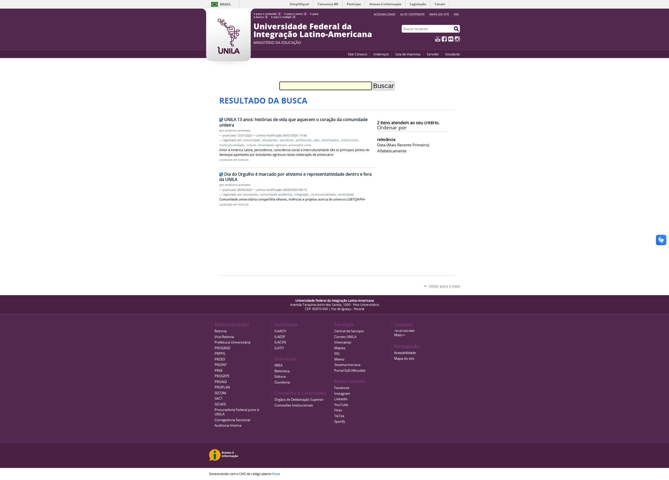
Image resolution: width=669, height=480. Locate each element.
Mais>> (399, 335)
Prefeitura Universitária (232, 342)
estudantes (270, 140)
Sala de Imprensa (407, 54)
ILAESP (279, 337)
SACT (218, 398)
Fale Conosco (357, 54)
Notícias (243, 160)
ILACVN (280, 342)
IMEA (278, 365)
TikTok (339, 416)
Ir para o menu (295, 13)
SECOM (220, 393)
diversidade (266, 145)
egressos (281, 145)
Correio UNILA (345, 337)
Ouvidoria (282, 382)
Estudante (452, 54)
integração (302, 194)
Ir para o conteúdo (266, 13)
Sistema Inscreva (347, 365)
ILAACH (280, 331)
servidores (287, 140)
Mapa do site (439, 14)
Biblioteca (282, 371)
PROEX (220, 359)
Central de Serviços (349, 331)
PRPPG (220, 353)
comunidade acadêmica (276, 194)
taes (317, 140)
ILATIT (279, 348)
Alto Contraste (412, 14)
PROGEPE (222, 376)
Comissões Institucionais (293, 405)
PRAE (219, 370)
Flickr (450, 39)
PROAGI (221, 382)
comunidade (252, 140)
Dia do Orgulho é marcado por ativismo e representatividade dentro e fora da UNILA (295, 176)
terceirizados (330, 140)
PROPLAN (222, 387)
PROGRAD (222, 348)
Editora (280, 376)
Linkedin (341, 399)
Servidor (433, 54)
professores (304, 140)
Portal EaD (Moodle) (349, 370)
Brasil (225, 4)
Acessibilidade (405, 353)
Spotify (339, 421)
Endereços (381, 54)
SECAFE (220, 404)
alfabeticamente (391, 150)
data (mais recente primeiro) (403, 144)
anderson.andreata (237, 130)
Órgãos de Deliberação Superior (299, 399)
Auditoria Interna (228, 425)
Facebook (444, 39)
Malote (339, 348)
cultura (251, 145)
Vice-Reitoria (224, 337)
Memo (339, 359)
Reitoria (221, 331)
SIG (336, 353)
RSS (456, 14)
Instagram (457, 39)
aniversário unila (300, 145)
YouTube (437, 39)
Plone (276, 474)
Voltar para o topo (444, 286)
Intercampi (342, 342)
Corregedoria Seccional (232, 420)
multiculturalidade (232, 145)
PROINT (221, 365)
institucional (350, 140)
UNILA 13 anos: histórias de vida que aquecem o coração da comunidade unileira (293, 122)
